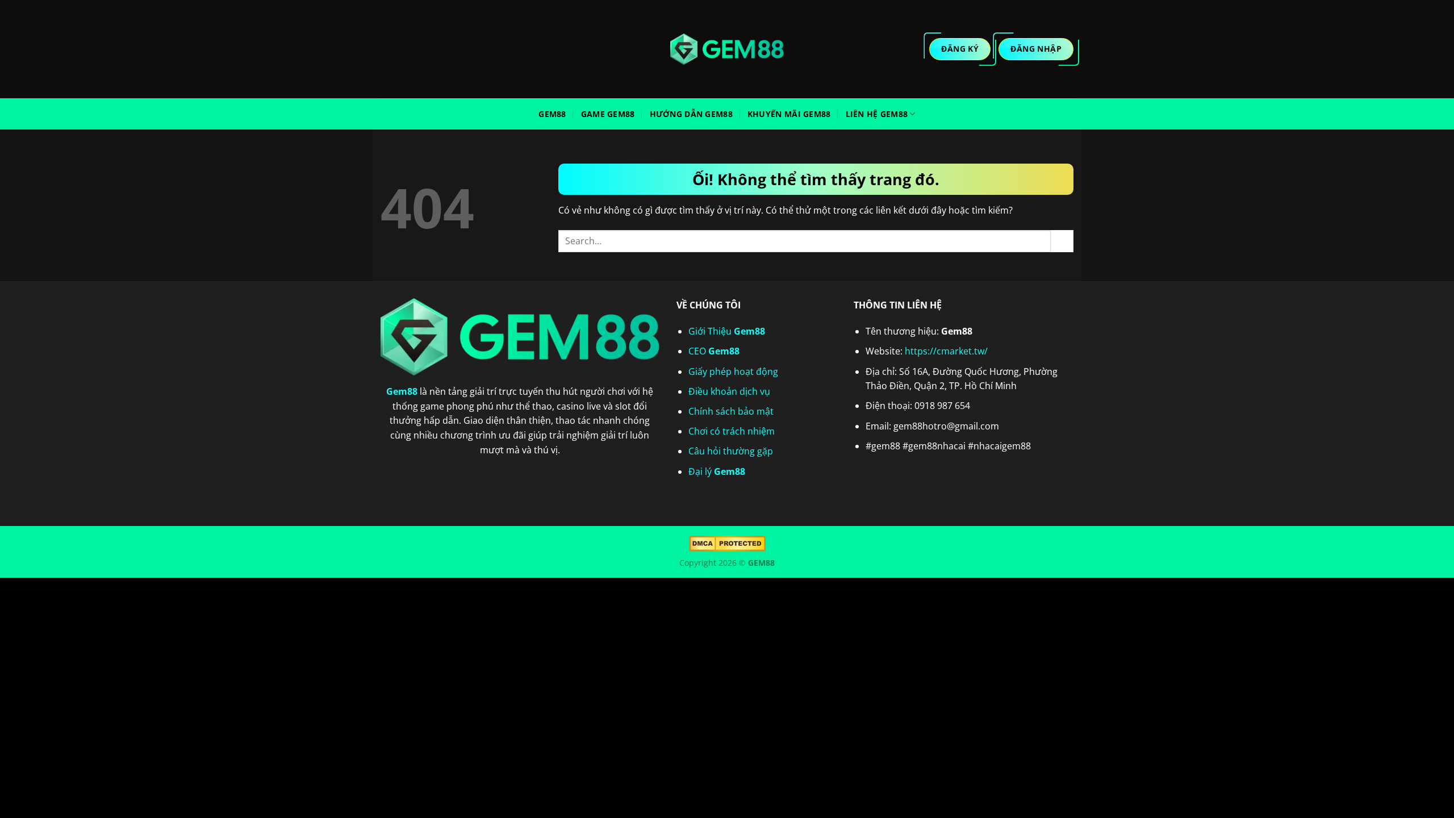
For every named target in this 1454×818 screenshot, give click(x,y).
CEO (713, 351)
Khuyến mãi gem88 (789, 113)
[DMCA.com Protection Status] (727, 542)
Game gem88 (608, 113)
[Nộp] (1062, 241)
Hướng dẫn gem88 (691, 113)
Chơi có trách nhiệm (731, 431)
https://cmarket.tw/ (946, 351)
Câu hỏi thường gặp (730, 451)
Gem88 (552, 113)
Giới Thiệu (726, 331)
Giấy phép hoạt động (733, 371)
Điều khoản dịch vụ (729, 391)
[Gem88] (727, 49)
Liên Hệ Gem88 (877, 113)
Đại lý (716, 471)
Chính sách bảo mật (731, 411)
